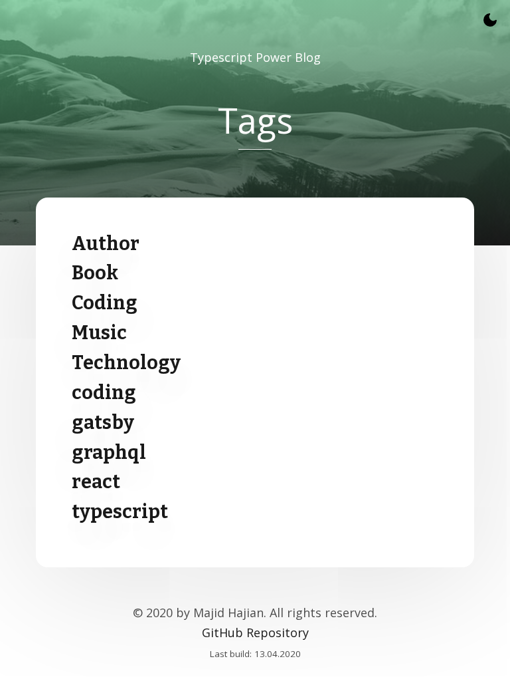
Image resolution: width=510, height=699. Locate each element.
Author (105, 243)
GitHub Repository (255, 632)
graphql (109, 452)
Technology (126, 362)
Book (95, 273)
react (96, 481)
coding (104, 392)
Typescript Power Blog (255, 57)
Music (99, 333)
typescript (120, 511)
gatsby (103, 422)
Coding (104, 303)
